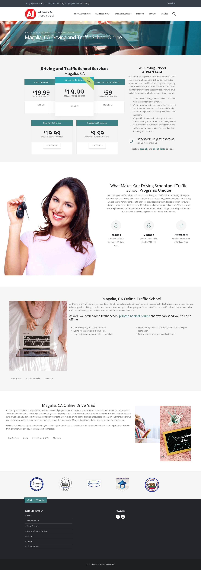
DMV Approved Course (41, 96)
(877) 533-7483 (73, 3)
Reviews (30, 536)
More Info (107, 105)
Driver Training (32, 526)
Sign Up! (41, 105)
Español (171, 3)
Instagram (123, 517)
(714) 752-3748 (53, 3)
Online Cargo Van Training (52, 137)
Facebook (118, 517)
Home (29, 516)
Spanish (143, 149)
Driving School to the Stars (37, 531)
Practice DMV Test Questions (97, 137)
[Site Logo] (30, 13)
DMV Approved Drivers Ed (107, 96)
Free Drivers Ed (33, 521)
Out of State (159, 149)
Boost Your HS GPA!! (40, 438)
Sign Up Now (52, 146)
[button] (174, 14)
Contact (152, 14)
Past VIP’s (140, 14)
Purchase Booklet (33, 378)
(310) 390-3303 (34, 3)
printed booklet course (134, 316)
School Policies (33, 546)
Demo (25, 438)
